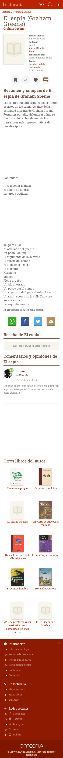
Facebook (19, 713)
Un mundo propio (17, 488)
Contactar (14, 675)
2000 (31, 51)
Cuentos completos (45, 488)
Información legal (19, 649)
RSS (15, 729)
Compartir (25, 321)
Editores (14, 699)
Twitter (17, 718)
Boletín (17, 734)
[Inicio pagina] (58, 643)
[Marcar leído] (25, 80)
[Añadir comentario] (46, 80)
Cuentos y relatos (37, 64)
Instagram (19, 724)
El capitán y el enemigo (45, 555)
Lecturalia (7, 12)
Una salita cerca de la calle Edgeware (17, 556)
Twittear (38, 321)
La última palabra (17, 521)
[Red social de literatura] (13, 4)
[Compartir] (41, 4)
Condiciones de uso (20, 664)
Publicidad (15, 670)
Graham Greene (23, 12)
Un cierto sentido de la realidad (45, 523)
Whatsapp (12, 321)
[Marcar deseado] (35, 80)
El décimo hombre (17, 588)
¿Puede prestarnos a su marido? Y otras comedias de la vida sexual (17, 627)
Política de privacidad (21, 654)
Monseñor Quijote (45, 588)
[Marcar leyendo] (15, 80)
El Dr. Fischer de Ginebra (45, 623)
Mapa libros (15, 694)
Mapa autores (17, 689)
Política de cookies (20, 659)
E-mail (51, 321)
